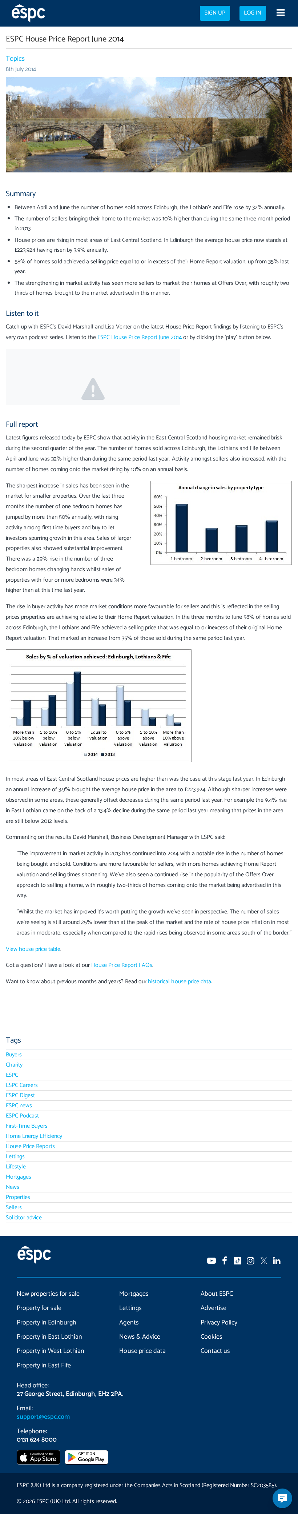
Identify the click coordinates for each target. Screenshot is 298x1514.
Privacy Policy (219, 1322)
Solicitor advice (23, 1218)
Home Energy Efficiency (34, 1136)
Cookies (211, 1336)
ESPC (12, 1075)
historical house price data (179, 982)
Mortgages (18, 1177)
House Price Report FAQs (121, 965)
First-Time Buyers (26, 1126)
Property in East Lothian (49, 1336)
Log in (252, 13)
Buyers (14, 1055)
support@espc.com (43, 1416)
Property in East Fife (44, 1365)
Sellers (14, 1207)
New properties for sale (48, 1293)
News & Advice (139, 1336)
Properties (18, 1197)
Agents (128, 1322)
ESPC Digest (20, 1095)
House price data (142, 1351)
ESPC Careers (22, 1085)
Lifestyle (16, 1167)
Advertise (213, 1308)
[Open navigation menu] (280, 13)
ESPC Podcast (22, 1116)
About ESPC (217, 1293)
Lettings (15, 1157)
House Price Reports (30, 1146)
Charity (14, 1065)
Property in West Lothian (50, 1351)
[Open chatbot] (282, 1498)
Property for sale (39, 1308)
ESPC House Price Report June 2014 (139, 337)
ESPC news (19, 1106)
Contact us (215, 1351)
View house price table (33, 949)
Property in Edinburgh (46, 1322)
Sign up (215, 13)
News (12, 1187)
